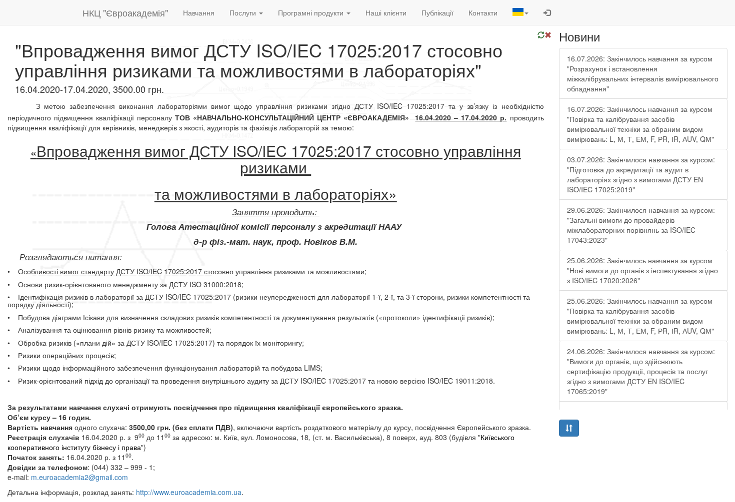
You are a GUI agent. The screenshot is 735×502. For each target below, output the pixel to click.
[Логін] (547, 12)
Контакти (483, 12)
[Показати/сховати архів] (569, 428)
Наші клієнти (386, 12)
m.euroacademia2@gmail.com (79, 477)
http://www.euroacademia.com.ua (189, 492)
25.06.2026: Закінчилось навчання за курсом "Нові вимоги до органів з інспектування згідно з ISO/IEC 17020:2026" (642, 270)
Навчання (198, 12)
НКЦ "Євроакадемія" (125, 12)
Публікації (438, 12)
